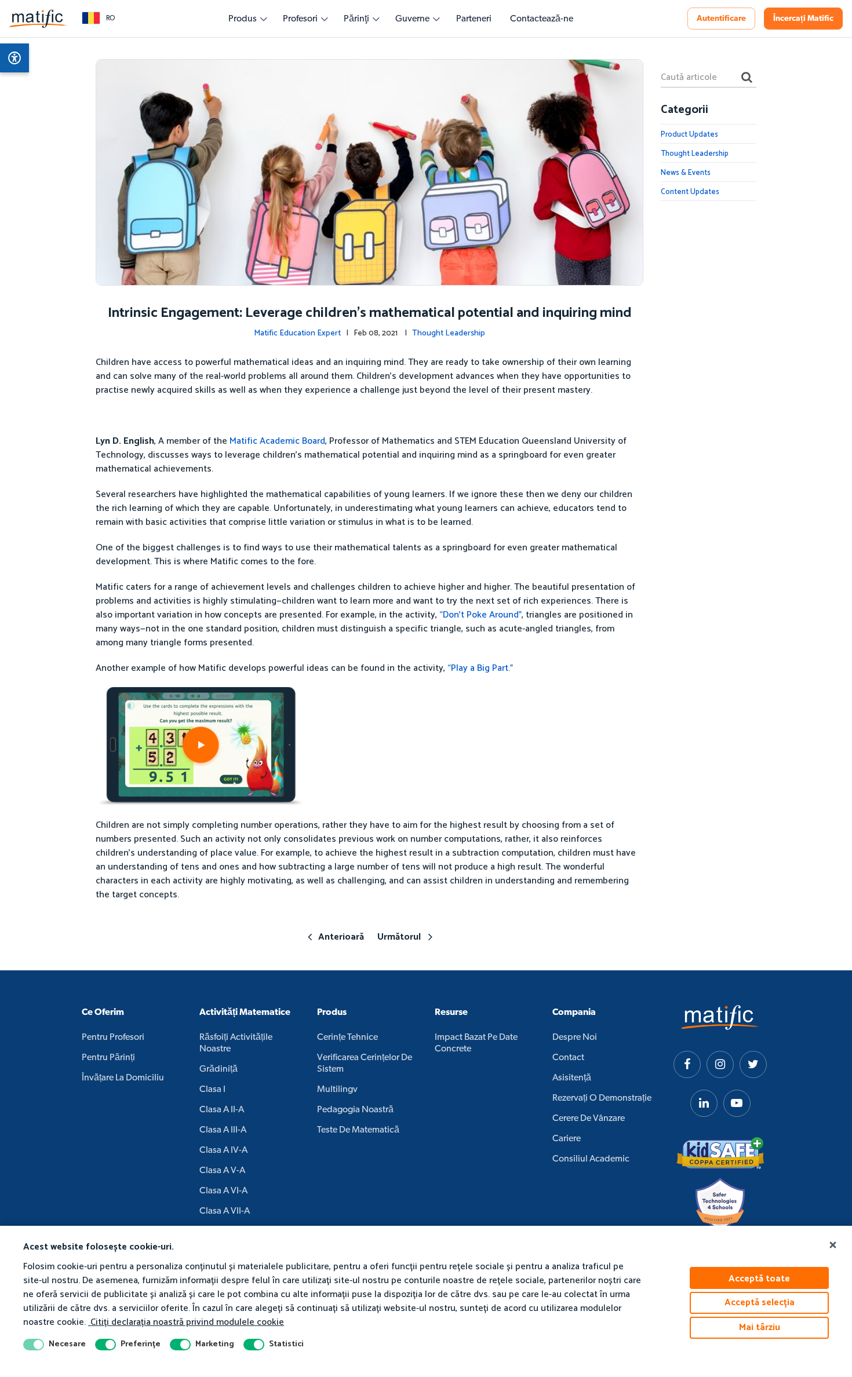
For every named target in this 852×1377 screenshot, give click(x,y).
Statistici (286, 1344)
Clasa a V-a (222, 1170)
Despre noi (574, 1037)
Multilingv (337, 1089)
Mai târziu (759, 1327)
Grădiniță (218, 1069)
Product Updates (689, 135)
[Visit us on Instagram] (720, 1064)
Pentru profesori (113, 1037)
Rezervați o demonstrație (601, 1098)
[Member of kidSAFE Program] (720, 1153)
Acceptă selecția (759, 1302)
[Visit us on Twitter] (753, 1064)
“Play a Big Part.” (480, 668)
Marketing (214, 1344)
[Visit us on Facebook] (687, 1064)
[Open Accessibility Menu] (14, 57)
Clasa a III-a (222, 1130)
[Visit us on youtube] (737, 1103)
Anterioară (341, 937)
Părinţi (356, 19)
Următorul (399, 937)
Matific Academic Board (277, 441)
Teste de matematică (358, 1130)
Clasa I (212, 1089)
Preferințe (141, 1344)
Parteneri (473, 19)
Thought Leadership (448, 333)
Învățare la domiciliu (123, 1078)
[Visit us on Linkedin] (704, 1103)
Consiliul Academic (590, 1159)
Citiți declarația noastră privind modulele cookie (186, 1322)
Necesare (67, 1344)
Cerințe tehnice (347, 1037)
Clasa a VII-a (224, 1211)
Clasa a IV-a (223, 1150)
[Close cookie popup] (833, 1245)
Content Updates (690, 192)
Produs (242, 19)
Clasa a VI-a (223, 1191)
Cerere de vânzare (588, 1118)
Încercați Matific (803, 18)
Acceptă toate (759, 1279)
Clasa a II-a (221, 1110)
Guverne (412, 19)
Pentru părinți (108, 1057)
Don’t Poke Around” (482, 615)
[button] (98, 18)
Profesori (300, 19)
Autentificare (721, 18)
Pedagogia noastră (355, 1110)
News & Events (686, 173)
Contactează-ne (541, 19)
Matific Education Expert (297, 333)
